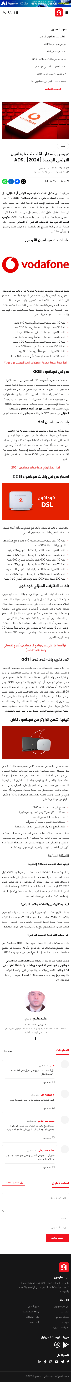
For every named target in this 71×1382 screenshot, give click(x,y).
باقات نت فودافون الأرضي (52, 36)
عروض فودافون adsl (55, 44)
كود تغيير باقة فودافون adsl (51, 74)
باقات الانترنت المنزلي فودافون (50, 66)
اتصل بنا (65, 1311)
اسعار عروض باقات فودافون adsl (49, 59)
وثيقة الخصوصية (31, 1311)
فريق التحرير (33, 1306)
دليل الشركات (32, 1317)
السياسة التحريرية (61, 1327)
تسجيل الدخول (12, 1182)
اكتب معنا (34, 1322)
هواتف (66, 1322)
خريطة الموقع (62, 1317)
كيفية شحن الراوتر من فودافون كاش (48, 81)
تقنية (63, 145)
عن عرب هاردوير (61, 1306)
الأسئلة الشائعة (53, 89)
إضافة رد (47, 1082)
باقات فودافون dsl (56, 51)
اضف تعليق (57, 1237)
